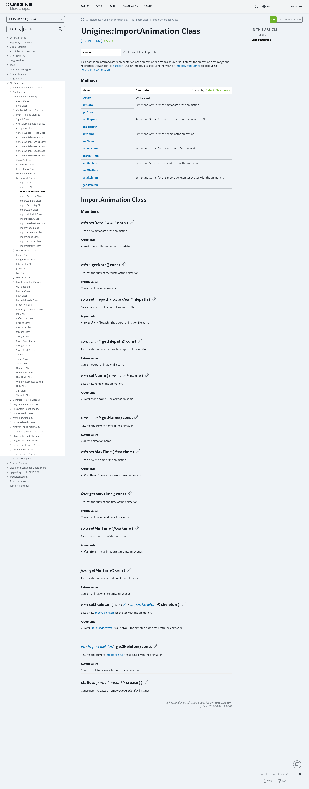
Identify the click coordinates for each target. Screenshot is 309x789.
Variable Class (23, 395)
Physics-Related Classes (26, 435)
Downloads (130, 6)
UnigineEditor (17, 60)
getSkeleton (90, 185)
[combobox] (266, 6)
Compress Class (24, 128)
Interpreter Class (25, 264)
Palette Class (23, 291)
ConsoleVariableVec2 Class (30, 146)
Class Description (261, 39)
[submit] (60, 29)
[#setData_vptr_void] (132, 222)
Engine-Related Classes (25, 404)
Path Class (21, 295)
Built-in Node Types (20, 69)
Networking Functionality (26, 426)
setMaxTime (90, 148)
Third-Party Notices (20, 481)
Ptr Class (21, 313)
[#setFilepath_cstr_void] (154, 299)
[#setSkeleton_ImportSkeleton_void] (184, 604)
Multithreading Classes (28, 282)
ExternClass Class (25, 169)
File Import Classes (26, 178)
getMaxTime (91, 156)
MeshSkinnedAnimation (95, 69)
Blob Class (21, 105)
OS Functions (23, 286)
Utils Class (21, 386)
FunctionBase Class (26, 173)
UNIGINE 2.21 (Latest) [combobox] (22, 19)
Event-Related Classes (28, 114)
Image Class (22, 254)
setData (88, 105)
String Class (22, 336)
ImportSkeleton (142, 604)
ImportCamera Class (30, 200)
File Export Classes (26, 250)
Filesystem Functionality (26, 408)
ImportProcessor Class (31, 232)
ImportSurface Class (30, 241)
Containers (19, 92)
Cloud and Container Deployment (28, 467)
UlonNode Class (24, 377)
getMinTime (90, 170)
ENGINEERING (91, 41)
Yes (269, 781)
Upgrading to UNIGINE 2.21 (24, 472)
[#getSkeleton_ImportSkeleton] (155, 646)
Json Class (21, 268)
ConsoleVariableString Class (31, 141)
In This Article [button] (264, 29)
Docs (99, 6)
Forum (85, 6)
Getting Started (18, 37)
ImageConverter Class (28, 259)
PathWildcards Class (27, 300)
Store (148, 6)
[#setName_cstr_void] (147, 375)
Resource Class (24, 327)
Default (210, 90)
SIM (108, 41)
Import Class (26, 182)
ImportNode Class (29, 227)
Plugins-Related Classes (26, 440)
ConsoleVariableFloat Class (30, 132)
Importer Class (27, 187)
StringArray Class (25, 340)
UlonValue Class (24, 372)
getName (88, 141)
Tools (12, 64)
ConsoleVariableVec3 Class (30, 150)
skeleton (118, 66)
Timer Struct (23, 359)
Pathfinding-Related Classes (28, 431)
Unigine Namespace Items (30, 381)
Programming (17, 78)
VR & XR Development (21, 458)
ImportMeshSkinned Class (33, 223)
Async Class (22, 101)
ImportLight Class (28, 209)
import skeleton (104, 612)
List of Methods (260, 35)
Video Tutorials (18, 46)
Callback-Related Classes (29, 110)
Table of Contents (19, 485)
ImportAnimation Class (32, 191)
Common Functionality (25, 96)
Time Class (22, 354)
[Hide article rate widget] (300, 774)
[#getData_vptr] (124, 264)
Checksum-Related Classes (30, 123)
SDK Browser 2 (18, 55)
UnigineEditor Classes (25, 454)
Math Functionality (23, 417)
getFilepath (90, 126)
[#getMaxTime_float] (130, 493)
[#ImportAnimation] (147, 682)
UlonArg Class (23, 368)
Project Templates (19, 73)
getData (88, 112)
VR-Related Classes (23, 449)
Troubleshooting (19, 476)
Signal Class (22, 119)
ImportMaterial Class (30, 214)
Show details (222, 90)
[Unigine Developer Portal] (19, 7)
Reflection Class (24, 318)
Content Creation (19, 463)
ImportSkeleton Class (30, 196)
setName (88, 134)
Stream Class (23, 331)
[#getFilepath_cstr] (140, 341)
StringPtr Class (24, 345)
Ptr (125, 604)
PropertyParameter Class (29, 309)
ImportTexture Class (30, 245)
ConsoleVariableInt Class (29, 137)
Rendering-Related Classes (27, 445)
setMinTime (90, 163)
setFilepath (90, 119)
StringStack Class (25, 350)
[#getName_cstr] (136, 417)
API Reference (17, 83)
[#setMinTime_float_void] (137, 528)
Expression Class (25, 164)
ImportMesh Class (29, 218)
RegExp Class (23, 322)
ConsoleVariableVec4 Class (30, 155)
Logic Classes (23, 277)
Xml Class (21, 390)
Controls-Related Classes (26, 399)
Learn (112, 6)
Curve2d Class (24, 159)
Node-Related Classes (25, 422)
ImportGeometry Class (31, 205)
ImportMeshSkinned (188, 66)
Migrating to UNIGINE (21, 42)
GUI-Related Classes (24, 413)
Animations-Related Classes (28, 87)
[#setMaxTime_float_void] (138, 451)
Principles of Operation (22, 51)
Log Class (21, 273)
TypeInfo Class (24, 363)
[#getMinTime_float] (129, 570)
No (284, 781)
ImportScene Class (29, 236)
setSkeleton (90, 177)
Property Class (24, 304)
